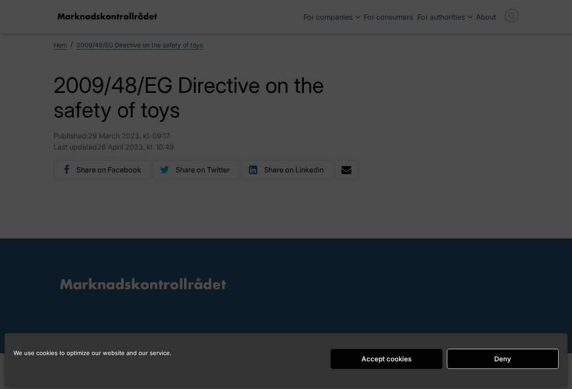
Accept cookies (387, 359)
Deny (502, 359)
